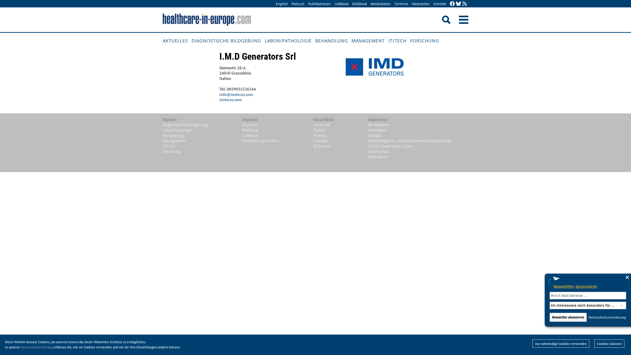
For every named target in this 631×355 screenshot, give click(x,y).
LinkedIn (320, 140)
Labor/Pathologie (288, 41)
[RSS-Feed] (464, 4)
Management (368, 41)
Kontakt (440, 3)
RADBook (359, 3)
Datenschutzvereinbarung (607, 317)
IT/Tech (397, 41)
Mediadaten (381, 3)
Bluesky (320, 135)
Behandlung (331, 41)
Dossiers (249, 124)
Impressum (378, 157)
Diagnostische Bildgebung (226, 41)
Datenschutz (378, 151)
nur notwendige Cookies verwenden (561, 343)
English (282, 3)
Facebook (321, 124)
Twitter (319, 130)
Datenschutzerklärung (37, 347)
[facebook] (452, 4)
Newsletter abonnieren (575, 286)
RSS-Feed (321, 146)
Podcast (298, 3)
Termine (401, 3)
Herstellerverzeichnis (260, 140)
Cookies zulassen (609, 343)
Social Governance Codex (390, 146)
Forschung (424, 41)
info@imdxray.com (236, 94)
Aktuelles (175, 41)
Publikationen (319, 3)
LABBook (341, 3)
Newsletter (421, 3)
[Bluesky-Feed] (458, 4)
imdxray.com (230, 99)
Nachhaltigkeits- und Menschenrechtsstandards (409, 140)
